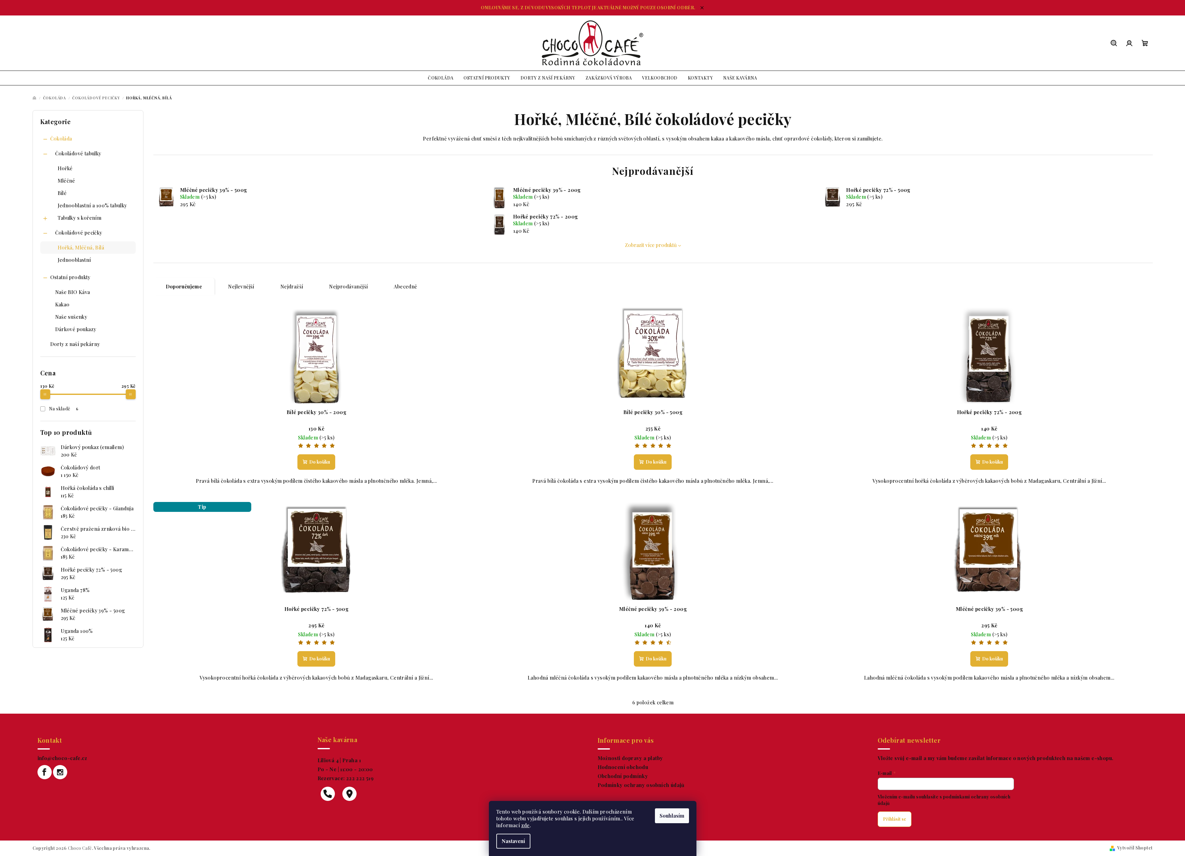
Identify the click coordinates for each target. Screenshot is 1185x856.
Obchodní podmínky (623, 776)
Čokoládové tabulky (78, 153)
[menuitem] (440, 78)
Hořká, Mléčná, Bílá (81, 247)
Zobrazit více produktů (651, 245)
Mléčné (66, 180)
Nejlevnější (241, 286)
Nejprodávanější (348, 286)
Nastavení (513, 841)
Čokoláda (61, 138)
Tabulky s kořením (80, 217)
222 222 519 (359, 778)
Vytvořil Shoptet (1134, 848)
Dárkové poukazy (75, 329)
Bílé (62, 193)
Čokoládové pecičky (78, 232)
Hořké (65, 168)
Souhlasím (672, 815)
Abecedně (405, 286)
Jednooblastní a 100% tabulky (92, 205)
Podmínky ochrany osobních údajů (641, 785)
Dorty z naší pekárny (75, 344)
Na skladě (63, 409)
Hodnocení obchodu (623, 767)
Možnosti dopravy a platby (630, 758)
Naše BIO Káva (72, 292)
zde (525, 825)
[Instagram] (60, 772)
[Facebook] (44, 772)
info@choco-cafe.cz (62, 758)
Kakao (62, 304)
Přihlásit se (894, 819)
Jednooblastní (74, 260)
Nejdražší (291, 286)
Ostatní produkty (70, 277)
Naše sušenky (71, 316)
